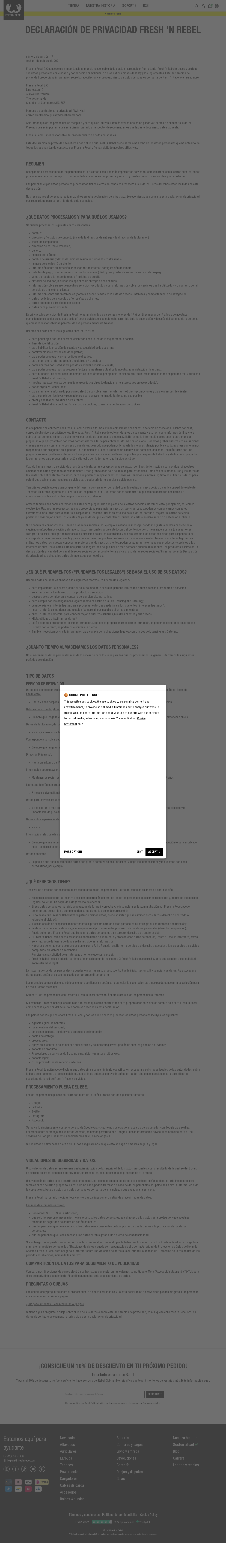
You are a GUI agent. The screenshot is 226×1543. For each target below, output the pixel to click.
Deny (139, 851)
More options (73, 851)
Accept (153, 851)
